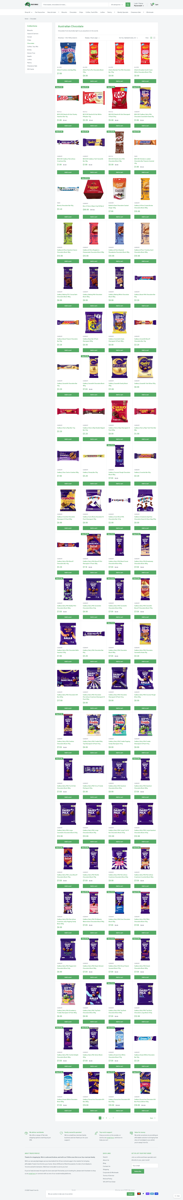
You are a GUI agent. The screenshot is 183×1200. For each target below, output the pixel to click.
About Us (106, 1160)
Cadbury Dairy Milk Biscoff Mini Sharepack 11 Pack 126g (92, 562)
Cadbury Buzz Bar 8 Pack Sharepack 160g (90, 340)
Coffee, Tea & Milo (92, 12)
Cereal (29, 37)
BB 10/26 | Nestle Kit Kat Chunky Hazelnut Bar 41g (67, 115)
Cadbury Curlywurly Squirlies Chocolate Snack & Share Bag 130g (145, 518)
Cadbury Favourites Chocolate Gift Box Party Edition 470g (145, 1100)
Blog (104, 1163)
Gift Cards (30, 69)
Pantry (109, 12)
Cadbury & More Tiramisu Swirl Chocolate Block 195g (143, 251)
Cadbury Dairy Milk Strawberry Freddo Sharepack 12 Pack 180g (67, 1011)
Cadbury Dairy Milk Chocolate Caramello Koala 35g (143, 651)
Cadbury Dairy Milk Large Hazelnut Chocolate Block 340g (145, 831)
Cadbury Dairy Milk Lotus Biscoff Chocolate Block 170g (67, 876)
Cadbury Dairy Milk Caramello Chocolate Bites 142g (92, 607)
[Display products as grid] (151, 38)
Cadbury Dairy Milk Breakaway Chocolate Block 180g (143, 562)
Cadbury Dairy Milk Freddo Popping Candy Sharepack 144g (119, 742)
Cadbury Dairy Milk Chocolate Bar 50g (93, 651)
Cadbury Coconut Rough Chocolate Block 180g (119, 473)
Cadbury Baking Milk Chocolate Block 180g (92, 295)
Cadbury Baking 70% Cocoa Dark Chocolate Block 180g (67, 295)
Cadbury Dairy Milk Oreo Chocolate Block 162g (119, 920)
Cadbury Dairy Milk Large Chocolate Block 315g (90, 831)
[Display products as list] (154, 38)
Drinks (29, 50)
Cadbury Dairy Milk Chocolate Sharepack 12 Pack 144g (118, 696)
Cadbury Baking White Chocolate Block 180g (119, 295)
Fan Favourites (40, 12)
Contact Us (106, 1166)
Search (105, 1157)
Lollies (102, 12)
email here (110, 1137)
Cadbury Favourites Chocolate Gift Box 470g (119, 1100)
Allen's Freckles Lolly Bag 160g (66, 70)
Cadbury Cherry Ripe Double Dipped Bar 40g (94, 429)
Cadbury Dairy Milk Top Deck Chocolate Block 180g (117, 1011)
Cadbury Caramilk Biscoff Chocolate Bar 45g (142, 340)
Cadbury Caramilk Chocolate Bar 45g (67, 384)
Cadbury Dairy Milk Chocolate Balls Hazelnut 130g (68, 651)
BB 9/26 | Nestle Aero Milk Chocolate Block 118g (117, 160)
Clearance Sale (136, 12)
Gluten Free (31, 53)
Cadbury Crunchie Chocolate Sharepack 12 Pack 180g (66, 518)
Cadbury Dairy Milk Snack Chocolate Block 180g (142, 967)
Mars (135, 156)
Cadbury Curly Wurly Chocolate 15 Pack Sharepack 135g (93, 518)
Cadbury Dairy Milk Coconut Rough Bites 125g (145, 696)
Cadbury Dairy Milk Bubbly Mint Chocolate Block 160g (66, 607)
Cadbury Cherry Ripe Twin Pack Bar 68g (145, 429)
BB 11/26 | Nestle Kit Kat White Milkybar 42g (92, 115)
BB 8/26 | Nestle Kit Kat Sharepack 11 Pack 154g (119, 115)
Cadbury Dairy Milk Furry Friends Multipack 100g (93, 787)
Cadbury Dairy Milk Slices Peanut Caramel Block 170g (119, 967)
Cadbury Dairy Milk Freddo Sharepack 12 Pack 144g (142, 742)
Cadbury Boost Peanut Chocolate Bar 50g (67, 340)
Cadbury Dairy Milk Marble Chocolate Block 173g (91, 876)
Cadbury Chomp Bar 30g (90, 472)
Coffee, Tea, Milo (32, 46)
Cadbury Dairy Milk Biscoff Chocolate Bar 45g (65, 562)
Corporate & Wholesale (110, 1172)
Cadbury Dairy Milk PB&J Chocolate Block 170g (142, 920)
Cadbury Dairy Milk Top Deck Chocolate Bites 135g (91, 1011)
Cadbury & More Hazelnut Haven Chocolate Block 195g (67, 251)
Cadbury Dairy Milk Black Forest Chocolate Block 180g (118, 562)
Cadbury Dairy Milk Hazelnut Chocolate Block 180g (143, 787)
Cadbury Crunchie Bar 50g (142, 472)
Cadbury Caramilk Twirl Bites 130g (144, 383)
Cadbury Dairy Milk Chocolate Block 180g (118, 651)
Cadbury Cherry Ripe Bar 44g (66, 428)
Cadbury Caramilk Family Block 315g (118, 384)
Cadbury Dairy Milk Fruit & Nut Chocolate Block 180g (66, 787)
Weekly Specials (122, 12)
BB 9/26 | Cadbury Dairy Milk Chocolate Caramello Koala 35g (144, 115)
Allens (59, 67)
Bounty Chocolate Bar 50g (65, 205)
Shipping (106, 1169)
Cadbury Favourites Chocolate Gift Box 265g (93, 1100)
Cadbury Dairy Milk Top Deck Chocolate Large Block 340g (143, 1011)
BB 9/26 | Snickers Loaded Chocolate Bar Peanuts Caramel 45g (144, 161)
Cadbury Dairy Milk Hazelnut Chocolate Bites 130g (117, 787)
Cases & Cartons (32, 33)
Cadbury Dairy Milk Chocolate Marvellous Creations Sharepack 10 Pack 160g (94, 697)
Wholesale (149, 12)
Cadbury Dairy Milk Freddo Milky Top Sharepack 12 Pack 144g (93, 742)
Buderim (111, 203)
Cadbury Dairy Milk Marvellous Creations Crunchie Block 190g (143, 876)
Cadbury (137, 111)
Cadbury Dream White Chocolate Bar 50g (144, 1056)
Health (29, 56)
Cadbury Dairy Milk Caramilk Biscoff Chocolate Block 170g (143, 607)
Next (151, 1118)
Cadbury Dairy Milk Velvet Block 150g (92, 1056)
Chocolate (73, 12)
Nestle (59, 111)
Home (26, 19)
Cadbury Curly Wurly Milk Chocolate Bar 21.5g (116, 518)
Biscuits (64, 12)
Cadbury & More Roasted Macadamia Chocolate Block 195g (119, 251)
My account (138, 5)
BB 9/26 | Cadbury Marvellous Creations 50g (66, 160)
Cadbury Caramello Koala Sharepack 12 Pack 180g (116, 340)
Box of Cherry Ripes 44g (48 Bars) (93, 206)
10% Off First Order (109, 1182)
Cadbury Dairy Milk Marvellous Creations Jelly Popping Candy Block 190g (66, 921)
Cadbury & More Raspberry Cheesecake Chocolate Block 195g (93, 251)
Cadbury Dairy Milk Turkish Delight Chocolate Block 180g (67, 1056)
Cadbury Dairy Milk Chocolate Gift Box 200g (67, 696)
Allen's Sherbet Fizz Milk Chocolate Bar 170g (119, 71)
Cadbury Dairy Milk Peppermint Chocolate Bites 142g (66, 967)
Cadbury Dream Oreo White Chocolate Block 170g (117, 1056)
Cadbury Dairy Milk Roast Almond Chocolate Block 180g (93, 967)
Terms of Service (108, 1175)
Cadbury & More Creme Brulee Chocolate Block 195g (143, 206)
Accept (130, 1194)
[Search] (128, 4)
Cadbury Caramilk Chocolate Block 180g (93, 384)
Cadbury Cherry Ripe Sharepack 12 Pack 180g (119, 429)
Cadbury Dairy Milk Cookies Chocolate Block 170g (65, 742)
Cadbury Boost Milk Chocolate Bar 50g (144, 295)
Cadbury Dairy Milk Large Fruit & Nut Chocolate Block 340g (119, 831)
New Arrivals (51, 12)
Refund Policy (107, 1179)
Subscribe (137, 1171)
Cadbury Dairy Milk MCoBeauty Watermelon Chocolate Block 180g (93, 920)
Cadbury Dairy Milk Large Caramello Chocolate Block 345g (67, 831)
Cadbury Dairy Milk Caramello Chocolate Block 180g (118, 607)
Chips (81, 12)
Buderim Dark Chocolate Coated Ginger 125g (118, 206)
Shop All (27, 12)
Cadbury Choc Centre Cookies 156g (68, 472)
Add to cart (68, 81)
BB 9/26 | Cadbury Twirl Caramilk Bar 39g (93, 160)
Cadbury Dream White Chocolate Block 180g (67, 1100)
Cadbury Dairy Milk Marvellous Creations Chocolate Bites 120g (118, 876)
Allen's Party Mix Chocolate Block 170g (93, 71)
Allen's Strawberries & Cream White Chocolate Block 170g (143, 71)
